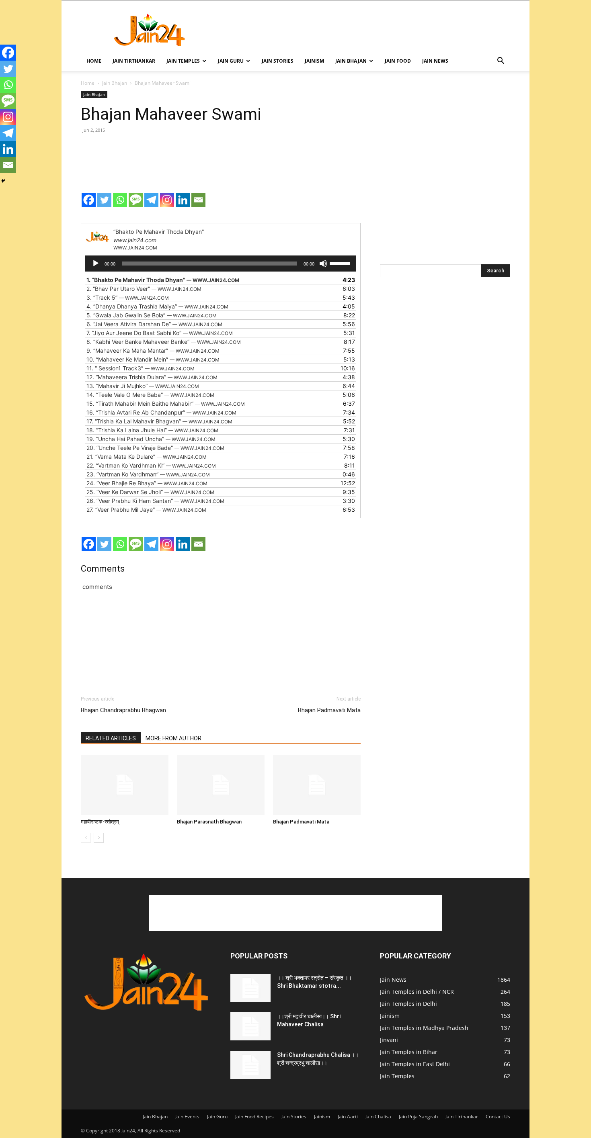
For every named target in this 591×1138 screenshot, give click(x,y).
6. (154, 324)
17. (159, 421)
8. (163, 341)
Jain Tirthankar (134, 60)
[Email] (198, 200)
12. (152, 377)
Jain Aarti (348, 1116)
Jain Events (187, 1116)
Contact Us (498, 1116)
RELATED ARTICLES (111, 738)
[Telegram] (151, 200)
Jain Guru (231, 60)
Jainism (314, 60)
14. (150, 394)
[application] (220, 263)
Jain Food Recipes (254, 1116)
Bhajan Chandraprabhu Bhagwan (123, 710)
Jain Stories (277, 60)
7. (159, 332)
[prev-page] (86, 838)
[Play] (96, 263)
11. (140, 368)
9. (153, 350)
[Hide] (3, 181)
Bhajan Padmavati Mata (329, 710)
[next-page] (99, 838)
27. (146, 509)
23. (148, 474)
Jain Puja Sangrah (418, 1116)
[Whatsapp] (120, 200)
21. (146, 456)
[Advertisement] (364, 30)
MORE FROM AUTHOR (173, 738)
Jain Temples (183, 60)
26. (155, 500)
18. (152, 430)
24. (146, 483)
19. (150, 438)
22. (151, 465)
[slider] (341, 262)
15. (165, 403)
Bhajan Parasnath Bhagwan (209, 822)
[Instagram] (167, 200)
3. (127, 297)
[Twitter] (104, 200)
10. (153, 359)
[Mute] (323, 263)
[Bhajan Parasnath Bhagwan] (221, 785)
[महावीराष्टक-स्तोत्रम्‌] (124, 785)
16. (161, 412)
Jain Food (398, 60)
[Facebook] (89, 200)
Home (93, 60)
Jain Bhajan (351, 60)
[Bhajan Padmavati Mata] (317, 785)
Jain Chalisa (378, 1116)
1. (162, 279)
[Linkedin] (183, 200)
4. (157, 306)
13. (142, 385)
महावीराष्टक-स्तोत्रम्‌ (100, 822)
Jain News (435, 60)
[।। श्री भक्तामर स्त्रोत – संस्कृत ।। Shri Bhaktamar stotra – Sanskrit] (250, 988)
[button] (500, 61)
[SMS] (136, 200)
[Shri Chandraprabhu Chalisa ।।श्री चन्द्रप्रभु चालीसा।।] (250, 1065)
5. (151, 315)
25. (150, 491)
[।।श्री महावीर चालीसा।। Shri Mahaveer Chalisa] (250, 1026)
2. (143, 288)
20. (155, 447)
